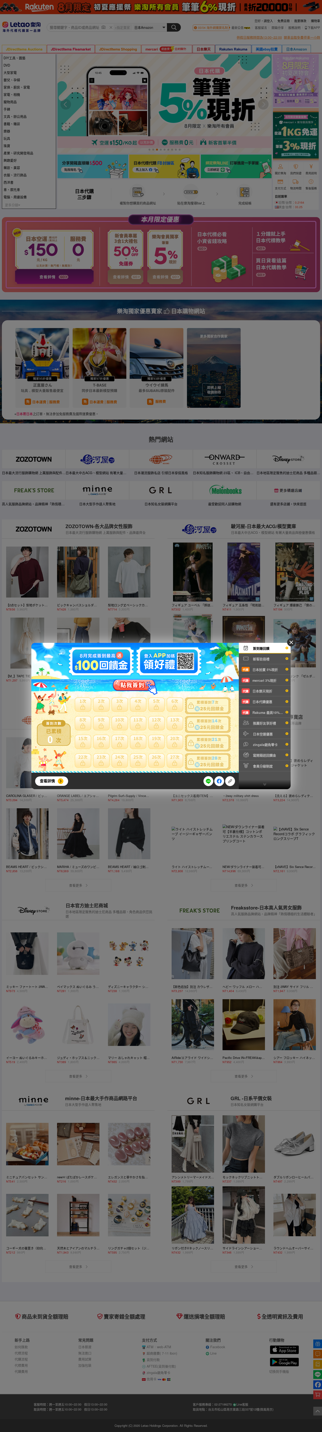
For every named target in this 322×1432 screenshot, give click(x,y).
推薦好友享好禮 (264, 723)
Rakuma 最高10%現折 (264, 712)
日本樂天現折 (257, 691)
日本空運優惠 (262, 734)
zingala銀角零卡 (265, 744)
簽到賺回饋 (260, 648)
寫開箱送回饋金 (264, 755)
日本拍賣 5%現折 (260, 669)
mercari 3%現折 (260, 680)
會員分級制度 (262, 766)
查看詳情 (47, 780)
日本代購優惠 (257, 701)
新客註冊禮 (260, 659)
